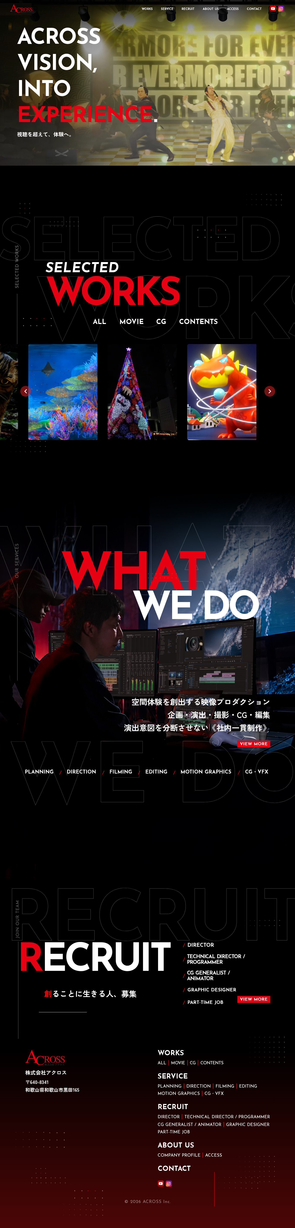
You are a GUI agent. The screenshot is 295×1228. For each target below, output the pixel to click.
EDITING (248, 1086)
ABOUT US (211, 9)
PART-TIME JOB (174, 1132)
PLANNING (170, 1086)
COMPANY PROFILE (179, 1155)
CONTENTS (211, 1063)
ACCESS (233, 9)
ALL (162, 1063)
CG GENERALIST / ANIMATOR (189, 1125)
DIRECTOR (169, 1117)
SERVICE (167, 9)
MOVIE (178, 1063)
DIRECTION (198, 1086)
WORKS (147, 9)
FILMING (225, 1086)
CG (193, 1063)
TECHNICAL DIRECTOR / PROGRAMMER (227, 1117)
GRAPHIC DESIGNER (248, 1125)
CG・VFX (214, 1094)
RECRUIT (188, 9)
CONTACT (254, 9)
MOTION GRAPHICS (179, 1094)
